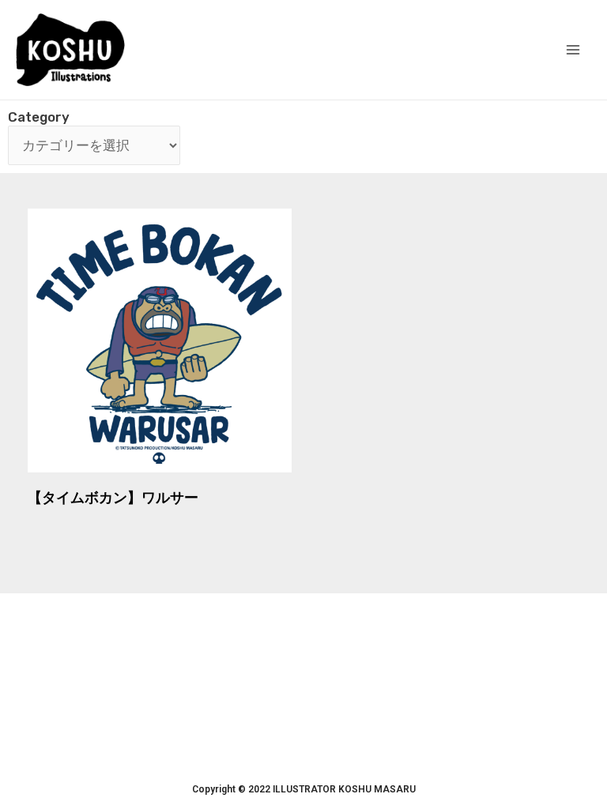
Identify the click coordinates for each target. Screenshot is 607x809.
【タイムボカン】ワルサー (113, 497)
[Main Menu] (574, 50)
